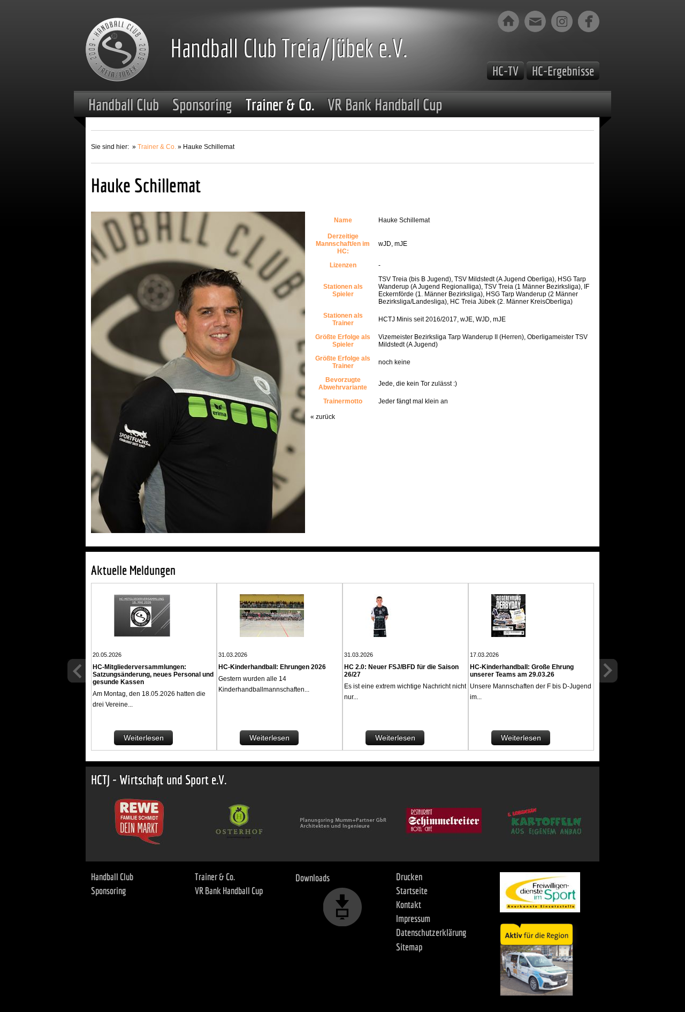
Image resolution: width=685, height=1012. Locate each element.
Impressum (413, 918)
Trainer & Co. (280, 104)
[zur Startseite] (508, 21)
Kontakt (408, 904)
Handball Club (123, 104)
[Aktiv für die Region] (540, 957)
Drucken (409, 876)
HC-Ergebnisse (563, 70)
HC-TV (505, 70)
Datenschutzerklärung (431, 932)
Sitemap (409, 947)
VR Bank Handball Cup (385, 104)
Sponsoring (202, 104)
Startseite (412, 890)
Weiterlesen (144, 737)
